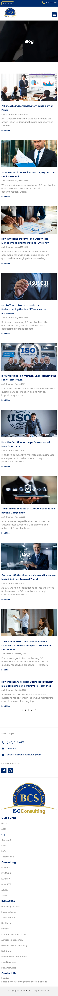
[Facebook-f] (3, 770)
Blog (3, 834)
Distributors (7, 951)
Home (4, 823)
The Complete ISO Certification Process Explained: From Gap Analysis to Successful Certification (26, 645)
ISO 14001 (5, 878)
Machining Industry (10, 906)
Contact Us (7, 840)
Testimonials (7, 856)
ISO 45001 (6, 884)
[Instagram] (10, 770)
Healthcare (6, 923)
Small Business (8, 962)
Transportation (8, 917)
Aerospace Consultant (12, 940)
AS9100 (4, 890)
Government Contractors (14, 956)
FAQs (3, 851)
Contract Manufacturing (13, 934)
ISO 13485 (6, 873)
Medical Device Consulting (14, 945)
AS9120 (4, 895)
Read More (5, 130)
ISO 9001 (5, 867)
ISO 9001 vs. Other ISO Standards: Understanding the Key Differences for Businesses (23, 309)
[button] (54, 14)
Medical (5, 928)
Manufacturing (8, 912)
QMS (3, 845)
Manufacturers (8, 967)
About (4, 828)
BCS (27, 990)
